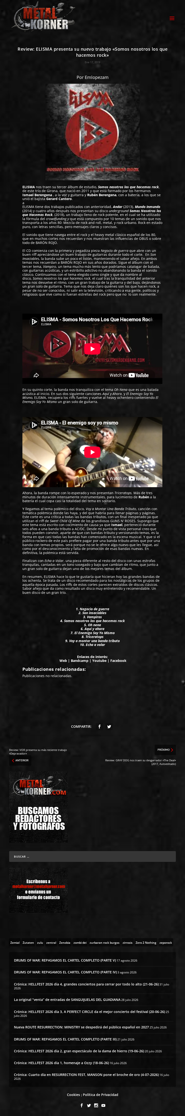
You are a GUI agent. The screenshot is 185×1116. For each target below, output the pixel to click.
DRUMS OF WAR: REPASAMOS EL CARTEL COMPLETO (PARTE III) (65, 1039)
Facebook (118, 660)
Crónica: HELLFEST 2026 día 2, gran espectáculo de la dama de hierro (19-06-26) (79, 1051)
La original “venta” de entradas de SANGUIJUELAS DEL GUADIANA (67, 999)
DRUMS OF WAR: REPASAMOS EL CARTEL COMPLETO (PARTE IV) (65, 972)
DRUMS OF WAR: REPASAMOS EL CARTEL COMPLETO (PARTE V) (65, 960)
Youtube (99, 660)
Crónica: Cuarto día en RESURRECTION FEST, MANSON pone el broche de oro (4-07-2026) (86, 1074)
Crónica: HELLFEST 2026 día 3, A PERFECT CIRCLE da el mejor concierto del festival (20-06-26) (89, 1011)
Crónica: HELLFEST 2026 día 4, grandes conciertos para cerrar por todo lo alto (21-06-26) (86, 984)
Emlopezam (97, 77)
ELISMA (28, 187)
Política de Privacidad (100, 1094)
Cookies (73, 1094)
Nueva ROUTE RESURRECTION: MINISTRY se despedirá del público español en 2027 (81, 1027)
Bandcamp (79, 660)
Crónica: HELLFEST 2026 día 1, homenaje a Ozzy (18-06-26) (61, 1063)
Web (63, 660)
